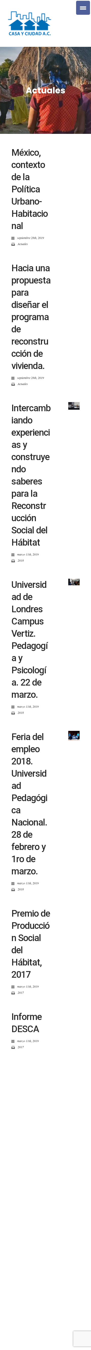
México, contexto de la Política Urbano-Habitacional (29, 189)
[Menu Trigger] (83, 8)
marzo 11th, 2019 (28, 554)
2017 (21, 992)
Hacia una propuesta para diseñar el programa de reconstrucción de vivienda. (31, 317)
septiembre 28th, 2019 (30, 238)
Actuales (23, 244)
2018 (21, 560)
